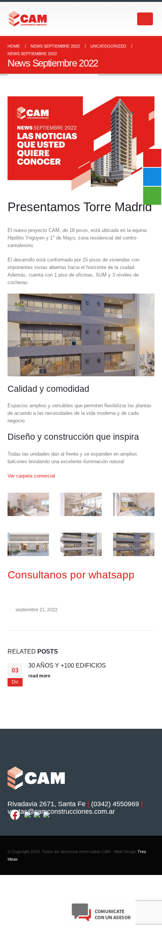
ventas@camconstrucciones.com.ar (61, 811)
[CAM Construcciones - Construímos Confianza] (28, 18)
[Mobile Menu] (145, 18)
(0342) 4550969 (115, 804)
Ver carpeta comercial (31, 476)
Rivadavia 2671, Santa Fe (47, 804)
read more (40, 675)
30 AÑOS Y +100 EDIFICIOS (67, 665)
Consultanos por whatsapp (71, 575)
